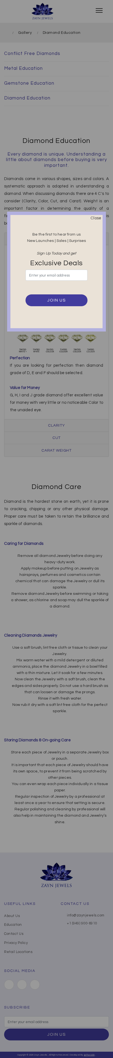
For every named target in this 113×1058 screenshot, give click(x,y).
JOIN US (56, 300)
